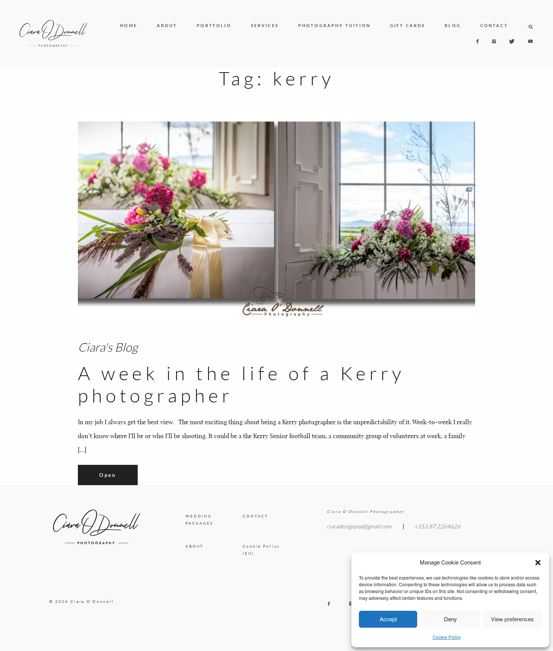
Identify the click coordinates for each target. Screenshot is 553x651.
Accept (388, 619)
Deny (450, 619)
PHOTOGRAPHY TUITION (334, 25)
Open (107, 475)
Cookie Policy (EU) (261, 549)
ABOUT (167, 25)
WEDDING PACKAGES (199, 519)
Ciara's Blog (108, 347)
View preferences (512, 619)
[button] (538, 562)
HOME (128, 25)
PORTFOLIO (214, 25)
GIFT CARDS (407, 25)
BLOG (453, 25)
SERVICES (265, 25)
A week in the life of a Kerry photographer (241, 384)
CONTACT (494, 25)
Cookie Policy (447, 637)
